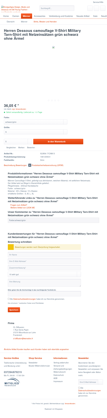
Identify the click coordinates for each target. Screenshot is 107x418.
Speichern (13, 309)
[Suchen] (71, 8)
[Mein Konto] (96, 8)
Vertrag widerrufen (61, 362)
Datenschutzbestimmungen (24, 299)
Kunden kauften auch (26, 349)
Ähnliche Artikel (10, 349)
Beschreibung (9, 165)
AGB (55, 378)
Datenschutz (59, 375)
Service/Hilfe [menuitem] (98, 2)
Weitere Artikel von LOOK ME (22, 207)
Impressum (58, 381)
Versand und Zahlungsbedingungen (63, 367)
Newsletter (33, 362)
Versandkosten (70, 403)
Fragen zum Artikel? (18, 205)
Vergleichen (11, 147)
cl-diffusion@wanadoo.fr (23, 338)
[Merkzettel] (90, 8)
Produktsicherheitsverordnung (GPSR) (47, 165)
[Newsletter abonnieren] (100, 382)
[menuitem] (57, 9)
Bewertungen (23, 165)
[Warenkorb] (102, 8)
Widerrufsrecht (60, 372)
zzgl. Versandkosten (19, 109)
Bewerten (31, 147)
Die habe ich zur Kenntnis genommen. (37, 299)
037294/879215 (13, 372)
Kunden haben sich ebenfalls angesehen (52, 349)
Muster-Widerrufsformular (39, 365)
